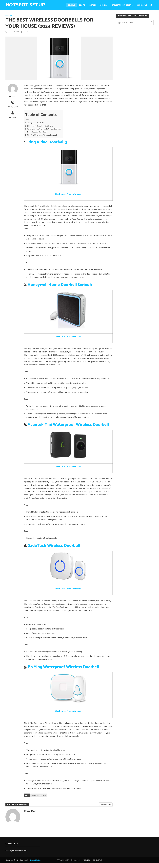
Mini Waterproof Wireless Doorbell (76, 424)
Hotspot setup (25, 5)
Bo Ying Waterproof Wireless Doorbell (63, 667)
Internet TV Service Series (122, 5)
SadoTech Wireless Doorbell (54, 545)
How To (82, 5)
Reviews (71, 5)
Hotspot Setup (35, 860)
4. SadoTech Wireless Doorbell (38, 132)
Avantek (35, 424)
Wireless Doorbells (39, 795)
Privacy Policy (63, 860)
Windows (103, 5)
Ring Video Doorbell (45, 142)
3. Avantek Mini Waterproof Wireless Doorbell (43, 129)
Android (92, 5)
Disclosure (75, 860)
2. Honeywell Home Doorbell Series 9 (40, 126)
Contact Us (142, 5)
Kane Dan (26, 32)
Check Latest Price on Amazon (68, 194)
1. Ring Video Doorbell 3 (35, 123)
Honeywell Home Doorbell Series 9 (59, 284)
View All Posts (106, 804)
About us (86, 860)
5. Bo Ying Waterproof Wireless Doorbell (42, 135)
